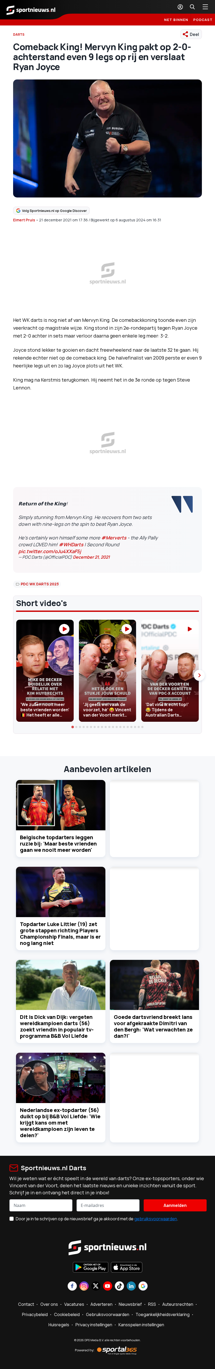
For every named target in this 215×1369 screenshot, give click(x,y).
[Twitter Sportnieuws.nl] (95, 1286)
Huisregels (59, 1325)
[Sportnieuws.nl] (31, 9)
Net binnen (176, 19)
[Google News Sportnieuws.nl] (143, 1286)
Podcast (203, 19)
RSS (152, 1304)
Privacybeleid (35, 1314)
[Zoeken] (192, 7)
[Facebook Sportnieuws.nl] (72, 1286)
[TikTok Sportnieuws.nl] (119, 1286)
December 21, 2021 (91, 557)
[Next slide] (199, 675)
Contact (26, 1304)
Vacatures (74, 1304)
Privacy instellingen (94, 1325)
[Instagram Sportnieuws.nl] (84, 1286)
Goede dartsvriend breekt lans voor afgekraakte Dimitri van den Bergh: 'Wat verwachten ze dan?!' (153, 1026)
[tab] (72, 727)
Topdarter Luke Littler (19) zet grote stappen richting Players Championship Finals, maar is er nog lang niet (60, 933)
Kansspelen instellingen (141, 1325)
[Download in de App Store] (126, 1268)
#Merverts (113, 537)
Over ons (49, 1304)
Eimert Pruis (24, 219)
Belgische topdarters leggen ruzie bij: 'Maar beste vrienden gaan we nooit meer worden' (58, 843)
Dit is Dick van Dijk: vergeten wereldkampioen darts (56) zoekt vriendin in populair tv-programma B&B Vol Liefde (57, 1026)
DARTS (18, 34)
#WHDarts (71, 544)
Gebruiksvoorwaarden (107, 1314)
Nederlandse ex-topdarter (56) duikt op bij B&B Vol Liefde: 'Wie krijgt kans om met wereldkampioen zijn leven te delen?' (60, 1122)
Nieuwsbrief (130, 1304)
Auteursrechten (177, 1304)
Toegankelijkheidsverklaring (163, 1314)
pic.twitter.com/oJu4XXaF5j (49, 551)
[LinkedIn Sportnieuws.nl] (131, 1286)
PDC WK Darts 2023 (40, 583)
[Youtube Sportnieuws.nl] (107, 1286)
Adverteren (101, 1304)
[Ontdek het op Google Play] (90, 1268)
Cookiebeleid (67, 1314)
